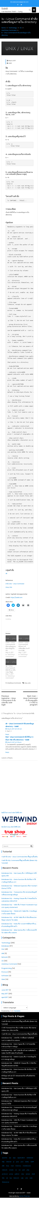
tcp (11, 1178)
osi (19, 1170)
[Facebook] (17, 4)
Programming (7, 968)
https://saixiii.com (16, 597)
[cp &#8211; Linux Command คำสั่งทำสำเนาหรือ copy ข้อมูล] (11, 662)
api (10, 1158)
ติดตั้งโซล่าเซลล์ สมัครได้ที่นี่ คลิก (12, 813)
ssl (7, 1178)
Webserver (5, 1182)
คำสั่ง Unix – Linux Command (15, 584)
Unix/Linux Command (14, 683)
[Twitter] (21, 4)
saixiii (10, 63)
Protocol (5, 972)
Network (5, 957)
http (3, 1162)
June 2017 (5, 990)
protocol (5, 1174)
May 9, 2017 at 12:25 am (14, 729)
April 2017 (5, 997)
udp (22, 1178)
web (31, 1178)
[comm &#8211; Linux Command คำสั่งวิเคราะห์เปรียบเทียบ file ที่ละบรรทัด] (23, 638)
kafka (27, 1162)
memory (18, 1166)
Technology (6, 943)
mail (12, 1166)
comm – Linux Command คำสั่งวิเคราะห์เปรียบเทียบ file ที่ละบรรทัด (23, 646)
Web (3, 979)
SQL (3, 949)
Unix (10, 587)
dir (6, 573)
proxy (11, 1174)
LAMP (32, 1162)
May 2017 (5, 994)
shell (33, 1174)
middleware (27, 1166)
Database (5, 946)
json (22, 1162)
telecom (16, 1178)
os (16, 1170)
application (21, 1158)
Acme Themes (24, 1196)
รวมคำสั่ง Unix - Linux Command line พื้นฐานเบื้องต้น (19, 1034)
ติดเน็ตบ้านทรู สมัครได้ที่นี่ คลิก (11, 827)
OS (3, 961)
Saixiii (5, 8)
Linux (7, 587)
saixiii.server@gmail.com (20, 2)
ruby (22, 1174)
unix (29, 683)
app (14, 1158)
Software (5, 976)
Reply (7, 734)
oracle (11, 1170)
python (17, 1174)
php (28, 1170)
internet (8, 1162)
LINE (3, 953)
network (4, 1170)
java (17, 1162)
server (28, 1174)
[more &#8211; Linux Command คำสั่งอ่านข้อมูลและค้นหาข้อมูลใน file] (11, 638)
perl (23, 1170)
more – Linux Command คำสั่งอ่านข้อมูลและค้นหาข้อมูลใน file (11, 646)
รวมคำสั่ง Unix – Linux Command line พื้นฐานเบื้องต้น (20, 857)
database (30, 1158)
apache (4, 1158)
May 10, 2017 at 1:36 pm (14, 742)
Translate (17, 1011)
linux (25, 683)
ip (13, 1162)
